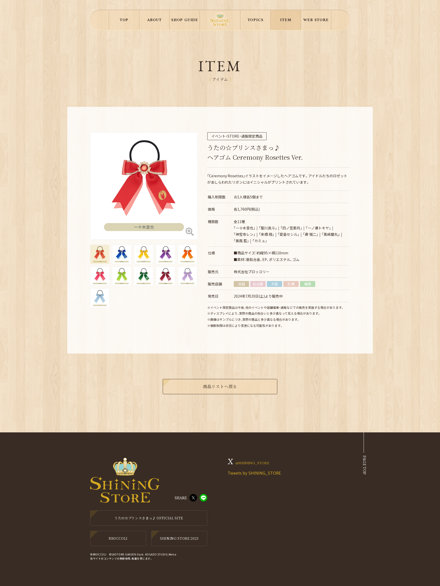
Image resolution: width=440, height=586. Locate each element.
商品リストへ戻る (220, 386)
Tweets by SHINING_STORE (254, 473)
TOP (124, 20)
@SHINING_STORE (252, 462)
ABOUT (154, 20)
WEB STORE (315, 20)
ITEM (285, 20)
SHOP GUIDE (184, 20)
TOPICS (256, 20)
